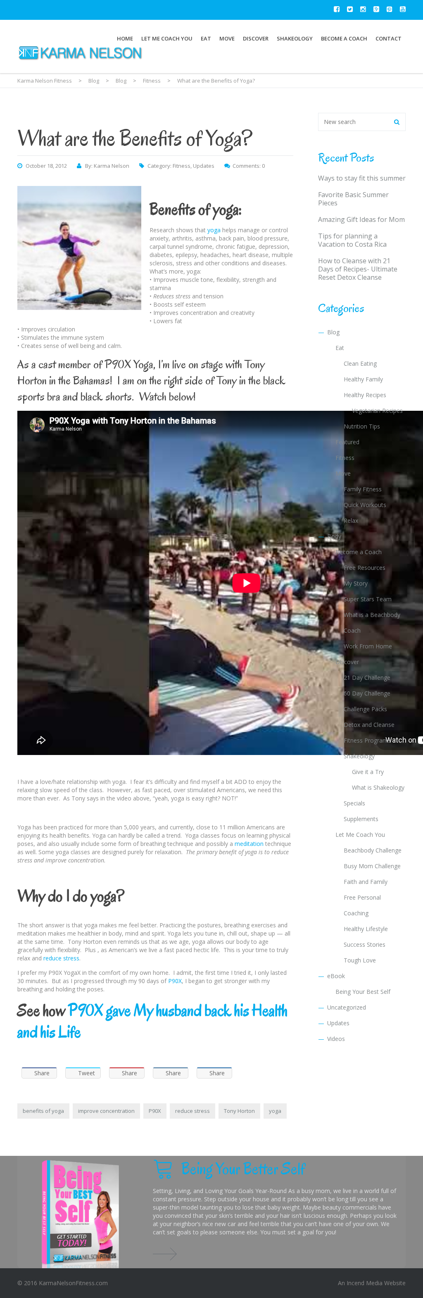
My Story (356, 583)
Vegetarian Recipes (377, 410)
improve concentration (106, 1111)
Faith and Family (365, 882)
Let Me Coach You (166, 38)
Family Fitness (363, 489)
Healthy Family (363, 379)
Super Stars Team (368, 599)
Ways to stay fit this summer (362, 178)
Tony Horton (239, 1111)
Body (334, 536)
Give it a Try (368, 772)
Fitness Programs (367, 740)
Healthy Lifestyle (366, 929)
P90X (175, 981)
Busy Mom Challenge (372, 866)
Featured (347, 442)
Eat (206, 38)
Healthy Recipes (365, 395)
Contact (388, 38)
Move (227, 38)
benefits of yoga (43, 1111)
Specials (354, 803)
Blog (333, 332)
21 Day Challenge (367, 677)
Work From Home (368, 646)
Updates (203, 165)
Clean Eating (360, 363)
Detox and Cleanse (369, 725)
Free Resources (364, 568)
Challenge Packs (365, 709)
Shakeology (295, 38)
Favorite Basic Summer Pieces (353, 198)
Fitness (181, 165)
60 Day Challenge (367, 693)
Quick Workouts (365, 505)
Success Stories (364, 944)
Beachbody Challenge (373, 850)
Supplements (361, 819)
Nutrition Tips (362, 426)
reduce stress (61, 958)
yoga (214, 230)
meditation (249, 844)
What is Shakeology (378, 787)
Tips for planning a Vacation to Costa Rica (352, 240)
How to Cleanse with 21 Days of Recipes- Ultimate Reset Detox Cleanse (357, 269)
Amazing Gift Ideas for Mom (361, 219)
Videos (336, 1039)
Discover (256, 38)
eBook (336, 976)
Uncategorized (346, 1007)
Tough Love (360, 960)
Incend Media (365, 1283)
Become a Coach (344, 38)
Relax (351, 520)
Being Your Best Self (362, 992)
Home (125, 38)
